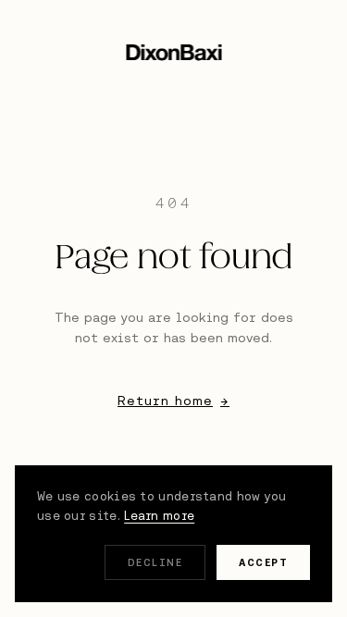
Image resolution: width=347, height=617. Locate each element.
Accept (263, 562)
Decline (155, 562)
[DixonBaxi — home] (173, 52)
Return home (173, 400)
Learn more (159, 516)
